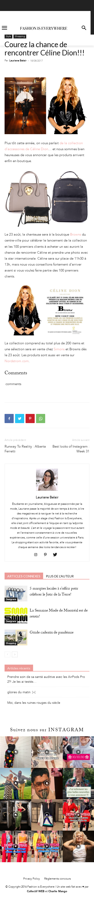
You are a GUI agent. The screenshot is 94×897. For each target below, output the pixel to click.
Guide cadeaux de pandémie (51, 633)
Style (8, 36)
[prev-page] (7, 654)
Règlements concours (57, 878)
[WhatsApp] (40, 418)
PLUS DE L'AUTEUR (60, 576)
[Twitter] (19, 418)
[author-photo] (47, 491)
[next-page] (15, 654)
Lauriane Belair (17, 60)
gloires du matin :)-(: (21, 692)
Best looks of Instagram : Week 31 (70, 448)
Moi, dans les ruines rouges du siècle (33, 703)
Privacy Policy (31, 878)
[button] (84, 28)
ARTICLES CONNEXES (23, 576)
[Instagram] (37, 555)
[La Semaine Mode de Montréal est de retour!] (16, 615)
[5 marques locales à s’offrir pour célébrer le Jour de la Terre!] (16, 593)
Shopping (20, 36)
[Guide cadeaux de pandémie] (16, 637)
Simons (59, 349)
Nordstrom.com (17, 361)
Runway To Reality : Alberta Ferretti (25, 448)
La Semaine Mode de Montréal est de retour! (59, 614)
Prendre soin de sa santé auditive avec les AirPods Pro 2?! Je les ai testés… (46, 679)
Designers (11, 599)
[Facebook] (9, 418)
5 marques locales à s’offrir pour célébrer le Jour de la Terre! (54, 592)
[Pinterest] (30, 418)
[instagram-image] (15, 752)
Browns (75, 234)
